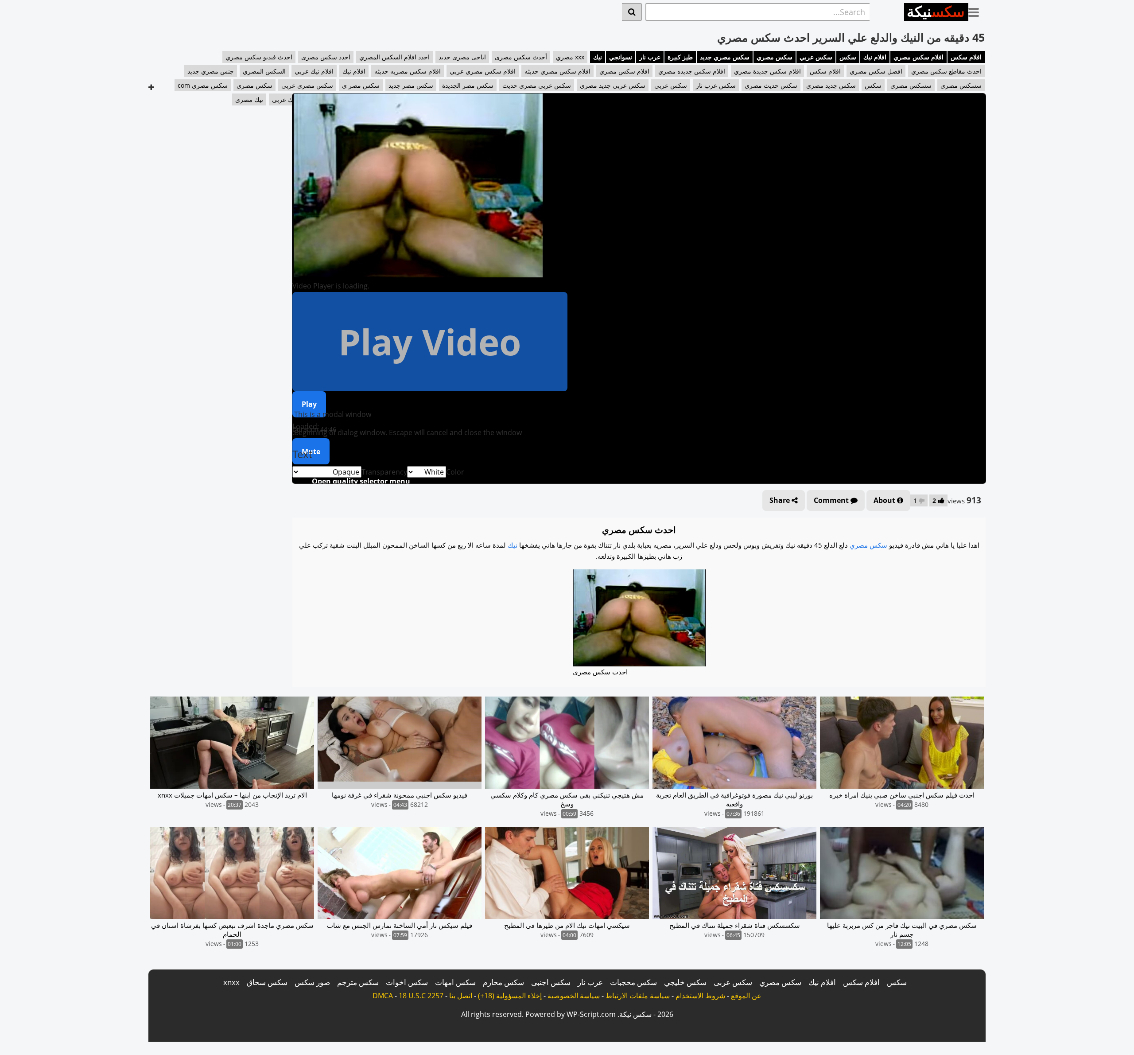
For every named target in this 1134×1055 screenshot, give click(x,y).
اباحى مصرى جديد (462, 57)
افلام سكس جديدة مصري (767, 71)
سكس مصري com (203, 85)
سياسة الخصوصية (574, 995)
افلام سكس (966, 57)
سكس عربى (733, 982)
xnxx (231, 982)
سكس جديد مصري (831, 85)
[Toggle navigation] (977, 10)
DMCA (383, 995)
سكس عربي (816, 57)
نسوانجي (620, 57)
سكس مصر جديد (410, 85)
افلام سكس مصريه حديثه (407, 71)
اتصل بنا (460, 995)
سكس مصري (774, 57)
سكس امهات (455, 982)
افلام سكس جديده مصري (691, 71)
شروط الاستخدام (700, 995)
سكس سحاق (267, 982)
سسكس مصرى (961, 85)
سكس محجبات (633, 982)
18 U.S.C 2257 (421, 995)
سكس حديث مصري (771, 85)
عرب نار (649, 57)
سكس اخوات (407, 982)
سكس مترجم (358, 982)
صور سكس (312, 982)
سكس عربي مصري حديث (536, 85)
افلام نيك (874, 57)
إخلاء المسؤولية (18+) (510, 995)
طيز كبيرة (680, 57)
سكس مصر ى (361, 85)
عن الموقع (746, 995)
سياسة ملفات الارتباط (638, 995)
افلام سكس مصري (918, 57)
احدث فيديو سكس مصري (258, 57)
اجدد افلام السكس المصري (394, 57)
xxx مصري (570, 57)
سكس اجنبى (551, 982)
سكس (847, 57)
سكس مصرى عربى (307, 85)
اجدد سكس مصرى (325, 57)
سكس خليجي (685, 982)
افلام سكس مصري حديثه (557, 71)
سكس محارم (503, 982)
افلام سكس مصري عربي (483, 71)
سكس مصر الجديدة (467, 85)
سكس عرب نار (716, 85)
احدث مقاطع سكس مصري (946, 71)
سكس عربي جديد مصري (612, 85)
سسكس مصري (911, 85)
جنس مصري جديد (210, 71)
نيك (597, 57)
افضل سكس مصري (876, 71)
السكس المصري (264, 71)
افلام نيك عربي (314, 71)
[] (632, 12)
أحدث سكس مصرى (521, 57)
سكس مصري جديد (725, 57)
